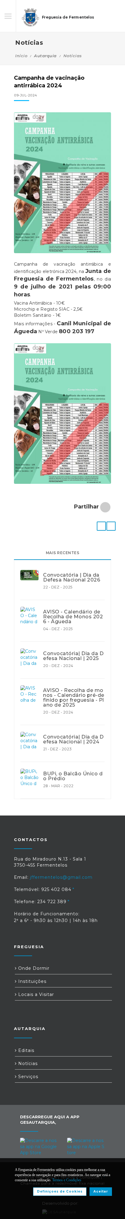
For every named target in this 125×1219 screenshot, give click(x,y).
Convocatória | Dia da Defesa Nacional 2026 (71, 577)
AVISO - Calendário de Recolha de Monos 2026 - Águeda (73, 617)
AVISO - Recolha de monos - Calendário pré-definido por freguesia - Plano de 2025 (73, 697)
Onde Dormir (33, 968)
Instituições (31, 981)
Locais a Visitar (35, 994)
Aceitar (100, 1191)
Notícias (72, 55)
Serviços (27, 1076)
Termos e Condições (66, 1180)
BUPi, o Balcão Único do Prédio (73, 776)
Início (21, 55)
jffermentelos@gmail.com (61, 877)
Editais (25, 1050)
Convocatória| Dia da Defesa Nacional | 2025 (73, 656)
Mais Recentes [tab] (62, 552)
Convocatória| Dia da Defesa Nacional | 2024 (73, 739)
